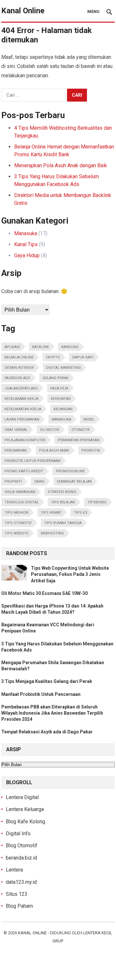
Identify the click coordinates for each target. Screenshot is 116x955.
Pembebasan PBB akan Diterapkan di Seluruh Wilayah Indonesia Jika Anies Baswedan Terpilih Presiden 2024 (52, 713)
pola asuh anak (54, 450)
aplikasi (12, 347)
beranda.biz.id (21, 858)
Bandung (70, 347)
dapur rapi (82, 357)
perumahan (16, 450)
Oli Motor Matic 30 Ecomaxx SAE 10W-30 (44, 593)
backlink (40, 347)
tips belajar (63, 502)
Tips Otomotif (18, 523)
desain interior (19, 368)
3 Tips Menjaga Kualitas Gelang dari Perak (46, 681)
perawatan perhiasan (79, 440)
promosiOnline (70, 471)
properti (13, 481)
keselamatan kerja (23, 409)
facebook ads (17, 378)
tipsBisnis (97, 502)
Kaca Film (59, 388)
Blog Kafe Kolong (25, 821)
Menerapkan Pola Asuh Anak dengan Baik (60, 165)
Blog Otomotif (21, 845)
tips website (16, 533)
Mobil (88, 419)
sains (39, 481)
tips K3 (80, 512)
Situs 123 (16, 894)
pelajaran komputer (25, 440)
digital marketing (63, 368)
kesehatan (61, 399)
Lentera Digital (22, 797)
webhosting (52, 533)
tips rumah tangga (63, 523)
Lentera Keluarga (25, 809)
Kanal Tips (26, 244)
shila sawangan (20, 492)
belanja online (19, 357)
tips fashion (16, 512)
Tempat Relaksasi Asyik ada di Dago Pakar (47, 731)
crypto (53, 357)
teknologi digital (22, 502)
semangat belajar (74, 481)
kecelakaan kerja (21, 399)
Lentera (14, 870)
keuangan (62, 409)
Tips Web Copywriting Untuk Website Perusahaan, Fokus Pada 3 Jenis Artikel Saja (70, 574)
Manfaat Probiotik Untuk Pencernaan (41, 694)
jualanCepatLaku (21, 388)
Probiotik (91, 450)
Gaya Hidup (27, 255)
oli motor (49, 430)
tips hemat (51, 512)
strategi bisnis (62, 492)
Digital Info (18, 833)
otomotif (81, 430)
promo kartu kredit (24, 471)
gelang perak (56, 378)
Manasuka (25, 233)
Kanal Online (22, 10)
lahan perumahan (22, 419)
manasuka (61, 419)
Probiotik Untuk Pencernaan (33, 461)
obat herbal (16, 430)
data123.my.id (21, 882)
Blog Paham (19, 906)
